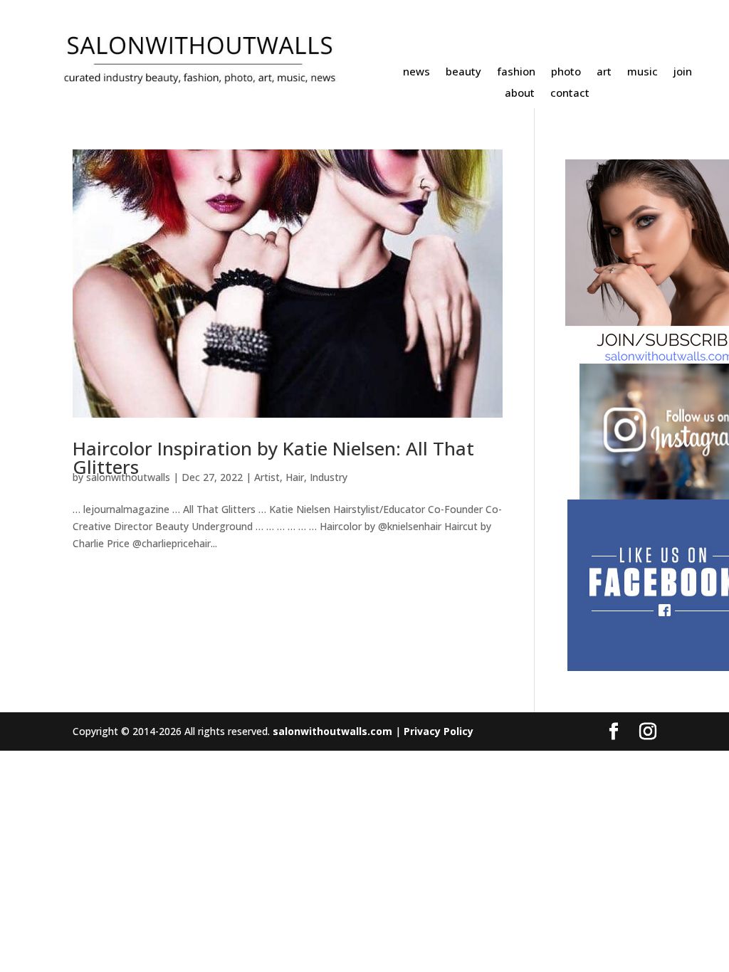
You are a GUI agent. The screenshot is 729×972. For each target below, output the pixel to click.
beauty (463, 72)
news (416, 72)
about (520, 94)
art (604, 72)
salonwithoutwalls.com (332, 731)
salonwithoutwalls (128, 477)
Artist (267, 477)
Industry (328, 477)
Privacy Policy (438, 731)
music (642, 72)
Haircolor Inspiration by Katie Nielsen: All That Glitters (273, 457)
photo (566, 72)
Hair (294, 477)
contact (569, 94)
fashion (516, 72)
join (682, 72)
